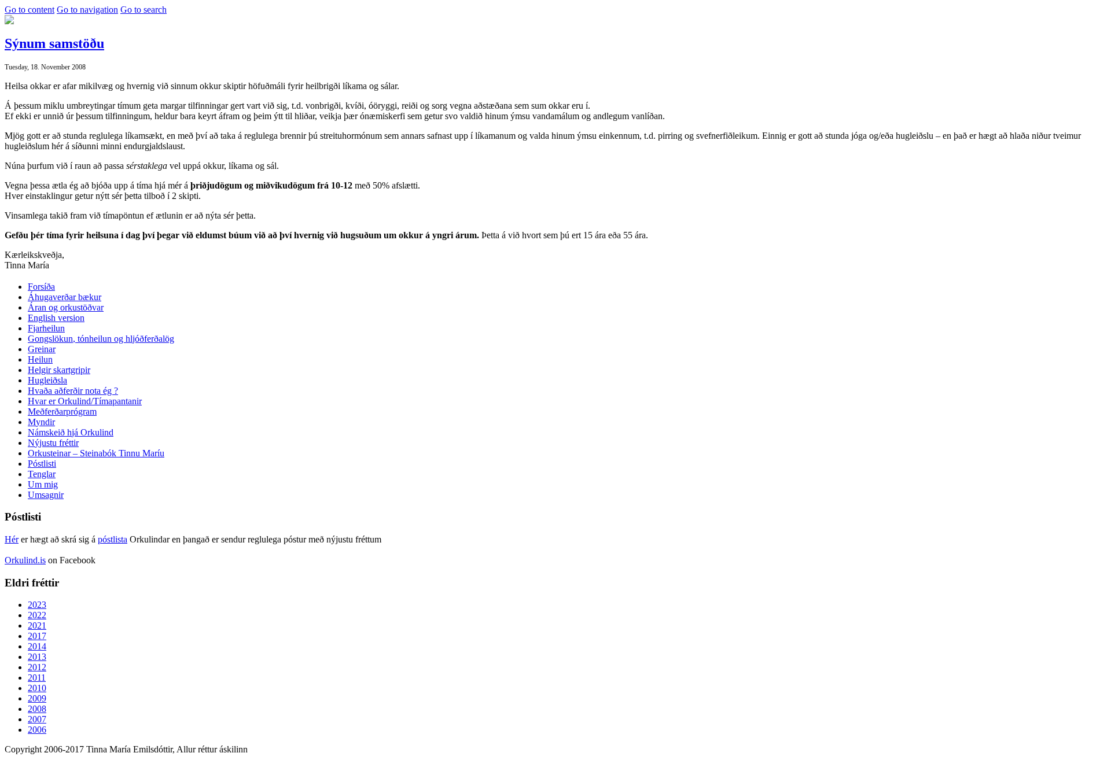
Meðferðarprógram (62, 411)
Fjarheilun (46, 328)
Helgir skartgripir (59, 370)
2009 (37, 698)
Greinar (42, 349)
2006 (37, 730)
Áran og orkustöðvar (66, 307)
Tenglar (42, 474)
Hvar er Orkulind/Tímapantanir (85, 401)
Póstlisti (42, 463)
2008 (37, 709)
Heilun (40, 359)
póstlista (112, 539)
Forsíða (41, 286)
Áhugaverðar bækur (64, 297)
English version (56, 318)
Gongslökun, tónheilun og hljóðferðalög (101, 339)
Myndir (41, 422)
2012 (37, 667)
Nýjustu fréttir (53, 443)
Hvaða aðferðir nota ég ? (73, 391)
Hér (12, 539)
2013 (37, 657)
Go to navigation (87, 9)
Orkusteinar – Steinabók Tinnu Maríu (96, 453)
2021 (37, 625)
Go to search (143, 9)
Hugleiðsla (47, 380)
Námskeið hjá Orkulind (70, 432)
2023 (37, 605)
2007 (37, 719)
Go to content (29, 9)
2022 (37, 615)
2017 (37, 636)
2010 (37, 688)
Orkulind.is (25, 560)
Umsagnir (46, 495)
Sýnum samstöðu (54, 43)
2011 (37, 677)
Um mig (43, 484)
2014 (37, 646)
